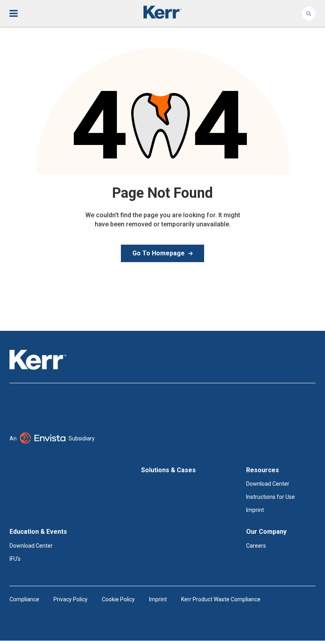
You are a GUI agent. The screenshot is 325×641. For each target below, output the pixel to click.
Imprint (255, 510)
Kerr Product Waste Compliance (220, 599)
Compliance (24, 599)
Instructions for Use (270, 497)
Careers (256, 546)
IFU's (15, 559)
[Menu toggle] (19, 13)
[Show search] (308, 13)
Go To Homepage (158, 253)
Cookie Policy (118, 599)
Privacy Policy (71, 599)
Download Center (267, 484)
